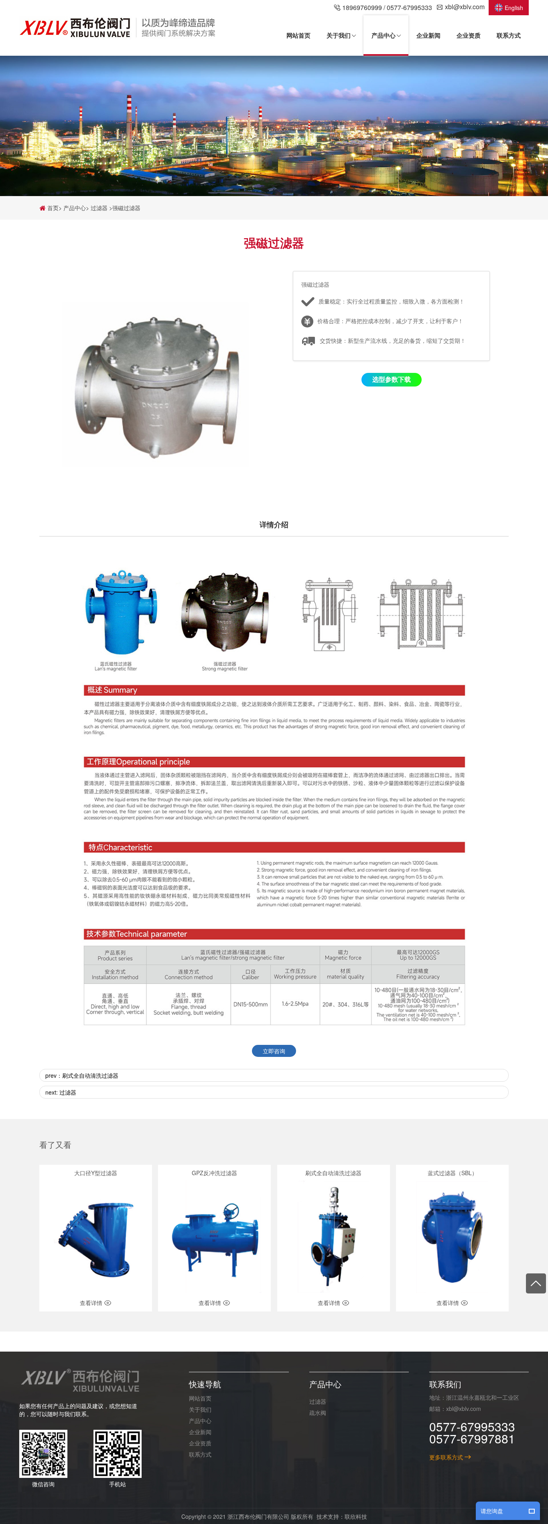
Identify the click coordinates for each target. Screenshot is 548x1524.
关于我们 (200, 1409)
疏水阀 (317, 1412)
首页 (52, 208)
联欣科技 (356, 1516)
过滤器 (99, 208)
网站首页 (200, 1398)
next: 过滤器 (60, 1093)
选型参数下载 (391, 379)
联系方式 (200, 1454)
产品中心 (74, 208)
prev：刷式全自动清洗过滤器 (81, 1076)
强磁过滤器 (126, 208)
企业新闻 (200, 1431)
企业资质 (200, 1443)
